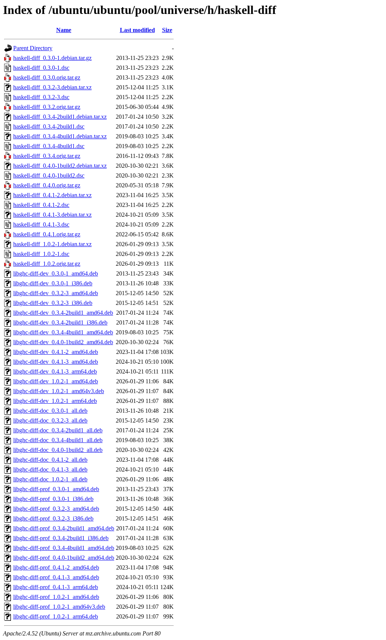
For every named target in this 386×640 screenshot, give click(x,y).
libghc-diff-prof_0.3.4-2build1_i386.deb (61, 538)
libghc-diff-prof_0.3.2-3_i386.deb (53, 518)
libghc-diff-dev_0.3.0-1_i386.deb (52, 283)
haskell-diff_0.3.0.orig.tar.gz (46, 77)
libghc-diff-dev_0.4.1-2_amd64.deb (55, 352)
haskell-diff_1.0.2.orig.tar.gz (46, 263)
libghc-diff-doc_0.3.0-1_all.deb (50, 410)
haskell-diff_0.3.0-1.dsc (41, 67)
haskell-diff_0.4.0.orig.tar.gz (46, 185)
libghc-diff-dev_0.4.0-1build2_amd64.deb (63, 342)
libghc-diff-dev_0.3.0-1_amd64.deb (55, 273)
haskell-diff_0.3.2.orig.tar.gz (46, 107)
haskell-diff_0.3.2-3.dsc (41, 97)
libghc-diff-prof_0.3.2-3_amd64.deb (56, 508)
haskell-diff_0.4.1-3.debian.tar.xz (52, 214)
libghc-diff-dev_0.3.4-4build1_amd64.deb (63, 332)
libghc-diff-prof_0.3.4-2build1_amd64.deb (63, 528)
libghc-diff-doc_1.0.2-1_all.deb (50, 479)
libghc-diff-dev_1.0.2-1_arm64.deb (55, 401)
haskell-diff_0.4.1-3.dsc (41, 224)
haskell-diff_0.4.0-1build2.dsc (48, 175)
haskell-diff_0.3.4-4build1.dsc (48, 146)
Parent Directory (32, 48)
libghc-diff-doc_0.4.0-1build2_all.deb (58, 450)
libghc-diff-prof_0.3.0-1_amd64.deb (56, 489)
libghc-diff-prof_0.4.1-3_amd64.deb (56, 577)
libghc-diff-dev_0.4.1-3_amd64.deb (55, 361)
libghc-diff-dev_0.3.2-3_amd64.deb (55, 293)
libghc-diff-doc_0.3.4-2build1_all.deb (58, 430)
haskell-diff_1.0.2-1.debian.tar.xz (52, 244)
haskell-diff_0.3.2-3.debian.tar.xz (52, 87)
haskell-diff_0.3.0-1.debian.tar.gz (52, 58)
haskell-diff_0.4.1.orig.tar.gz (46, 234)
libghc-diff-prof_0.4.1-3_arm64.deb (55, 587)
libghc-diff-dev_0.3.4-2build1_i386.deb (60, 322)
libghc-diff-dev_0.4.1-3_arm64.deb (55, 371)
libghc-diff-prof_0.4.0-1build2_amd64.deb (63, 557)
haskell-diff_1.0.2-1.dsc (41, 254)
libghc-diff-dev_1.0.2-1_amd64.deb (55, 381)
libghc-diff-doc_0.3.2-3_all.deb (50, 420)
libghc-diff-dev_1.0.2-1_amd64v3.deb (58, 391)
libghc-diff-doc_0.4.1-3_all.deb (50, 469)
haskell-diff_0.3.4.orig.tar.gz (46, 156)
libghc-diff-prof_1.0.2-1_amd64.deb (56, 597)
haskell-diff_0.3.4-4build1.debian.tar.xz (60, 136)
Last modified (137, 30)
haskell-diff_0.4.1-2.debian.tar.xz (52, 195)
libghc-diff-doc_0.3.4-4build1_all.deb (58, 440)
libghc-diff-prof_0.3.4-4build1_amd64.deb (63, 548)
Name (63, 30)
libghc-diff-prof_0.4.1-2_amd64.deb (56, 567)
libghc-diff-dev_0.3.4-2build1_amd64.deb (63, 312)
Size (167, 30)
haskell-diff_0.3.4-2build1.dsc (48, 126)
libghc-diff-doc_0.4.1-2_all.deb (50, 459)
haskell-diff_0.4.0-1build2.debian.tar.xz (60, 165)
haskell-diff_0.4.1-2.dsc (41, 205)
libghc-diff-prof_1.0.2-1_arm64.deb (55, 616)
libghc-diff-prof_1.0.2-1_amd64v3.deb (59, 606)
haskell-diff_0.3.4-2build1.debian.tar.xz (60, 116)
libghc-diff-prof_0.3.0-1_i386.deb (53, 499)
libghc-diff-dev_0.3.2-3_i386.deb (52, 303)
